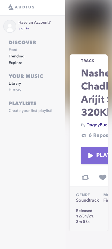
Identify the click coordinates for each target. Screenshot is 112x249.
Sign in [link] (23, 28)
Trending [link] (16, 56)
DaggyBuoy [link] (98, 125)
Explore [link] (15, 63)
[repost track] (85, 177)
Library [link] (15, 83)
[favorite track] (102, 177)
